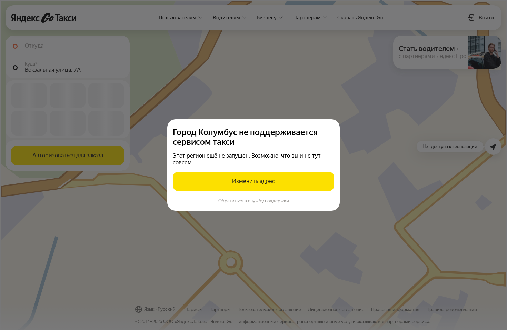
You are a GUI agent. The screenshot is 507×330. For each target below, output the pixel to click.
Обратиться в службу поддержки (253, 200)
